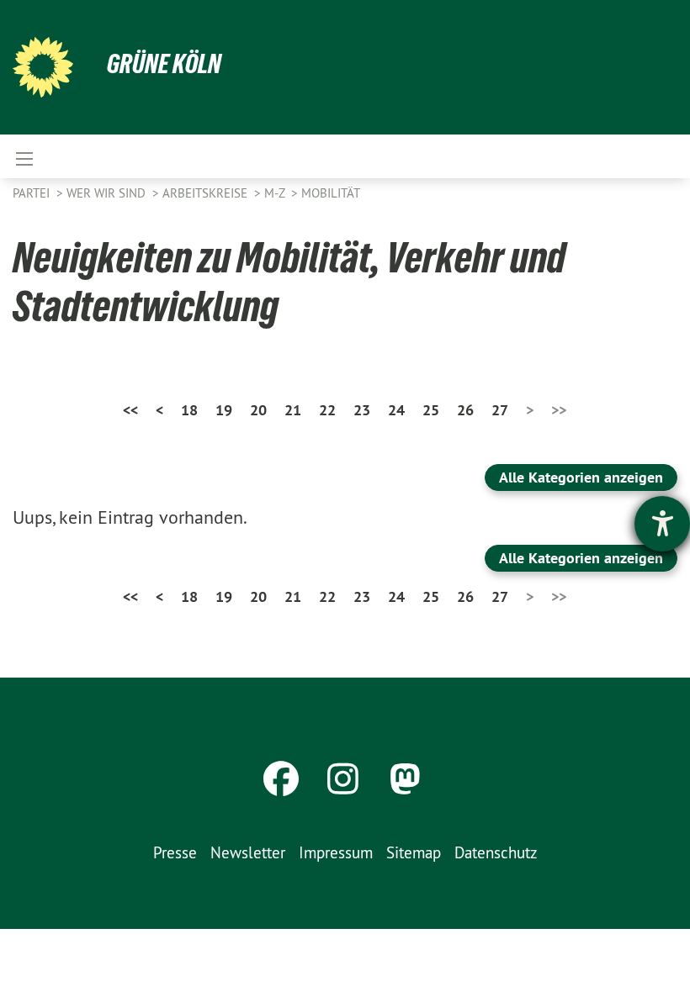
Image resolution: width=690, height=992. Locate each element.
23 (361, 409)
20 (258, 409)
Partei (33, 193)
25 (430, 409)
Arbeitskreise (206, 193)
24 (396, 409)
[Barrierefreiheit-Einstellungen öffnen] (662, 523)
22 (327, 409)
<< (130, 409)
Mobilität (330, 193)
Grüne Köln (164, 64)
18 (189, 409)
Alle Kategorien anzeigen (581, 477)
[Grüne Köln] (43, 67)
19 (223, 409)
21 (292, 409)
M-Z (276, 193)
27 (499, 409)
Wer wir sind (107, 193)
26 (465, 409)
